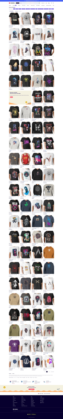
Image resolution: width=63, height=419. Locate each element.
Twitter (42, 400)
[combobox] (28, 3)
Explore (10, 5)
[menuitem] (10, 5)
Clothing (14, 5)
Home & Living (32, 5)
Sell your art (22, 402)
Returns (32, 399)
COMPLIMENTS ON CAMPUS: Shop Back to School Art (31, 0)
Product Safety (33, 402)
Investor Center (23, 399)
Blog (13, 401)
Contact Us (32, 404)
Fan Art (14, 399)
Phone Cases (23, 5)
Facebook (43, 399)
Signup (14, 404)
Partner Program (23, 400)
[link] (14, 8)
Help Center (32, 400)
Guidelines (32, 401)
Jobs (22, 403)
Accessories (43, 5)
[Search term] (39, 3)
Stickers (19, 5)
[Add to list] (18, 25)
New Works (14, 400)
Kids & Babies (38, 5)
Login (13, 403)
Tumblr (42, 401)
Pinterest (43, 402)
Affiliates (22, 401)
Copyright (32, 403)
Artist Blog (22, 404)
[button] (31, 0)
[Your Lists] (51, 3)
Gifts (53, 5)
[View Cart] (53, 3)
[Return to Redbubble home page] (12, 3)
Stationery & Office (48, 5)
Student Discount (15, 402)
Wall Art (28, 5)
